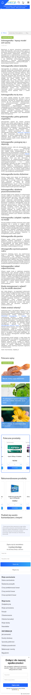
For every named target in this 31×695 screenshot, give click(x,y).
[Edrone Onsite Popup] (15, 347)
